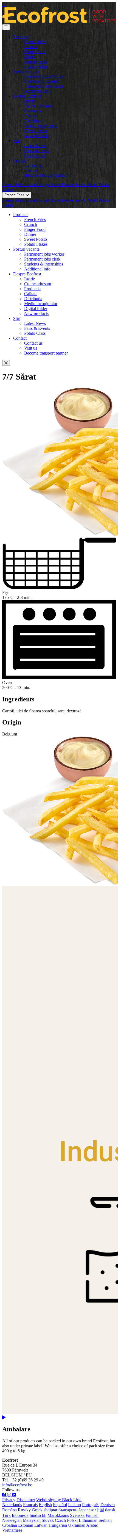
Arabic (92, 1525)
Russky (24, 1510)
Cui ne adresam (37, 106)
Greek (37, 1510)
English (45, 1504)
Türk (6, 1515)
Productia (32, 111)
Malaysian (32, 1520)
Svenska (77, 1515)
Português (90, 1504)
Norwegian (12, 1520)
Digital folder (35, 130)
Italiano (74, 1504)
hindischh (38, 1515)
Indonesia (20, 1515)
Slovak (48, 1520)
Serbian (105, 1520)
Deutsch (107, 1504)
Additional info (37, 91)
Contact (20, 160)
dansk (110, 1510)
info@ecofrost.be (17, 1485)
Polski (72, 1520)
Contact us (33, 165)
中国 (99, 1510)
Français (30, 1504)
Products (20, 36)
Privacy (8, 1499)
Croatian (9, 1525)
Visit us (30, 170)
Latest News (35, 145)
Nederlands (12, 1504)
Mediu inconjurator (40, 125)
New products (36, 135)
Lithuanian (88, 1520)
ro (4, 4)
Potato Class (35, 155)
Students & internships (43, 86)
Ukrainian (76, 1525)
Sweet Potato (35, 61)
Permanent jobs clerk (42, 81)
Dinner (30, 56)
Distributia (33, 120)
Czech (60, 1520)
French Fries (35, 41)
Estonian (25, 1525)
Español (60, 1504)
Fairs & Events (37, 150)
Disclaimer (25, 1499)
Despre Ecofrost (27, 96)
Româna (9, 1510)
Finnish (92, 1515)
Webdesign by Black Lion (59, 1499)
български (68, 1510)
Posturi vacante (26, 71)
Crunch (30, 46)
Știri (16, 140)
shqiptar (50, 1510)
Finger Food (35, 51)
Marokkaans (58, 1515)
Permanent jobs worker (44, 76)
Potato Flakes (35, 66)
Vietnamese (12, 1530)
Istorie (29, 101)
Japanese (86, 1510)
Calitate (30, 116)
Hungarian (58, 1525)
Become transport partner (46, 175)
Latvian (40, 1525)
